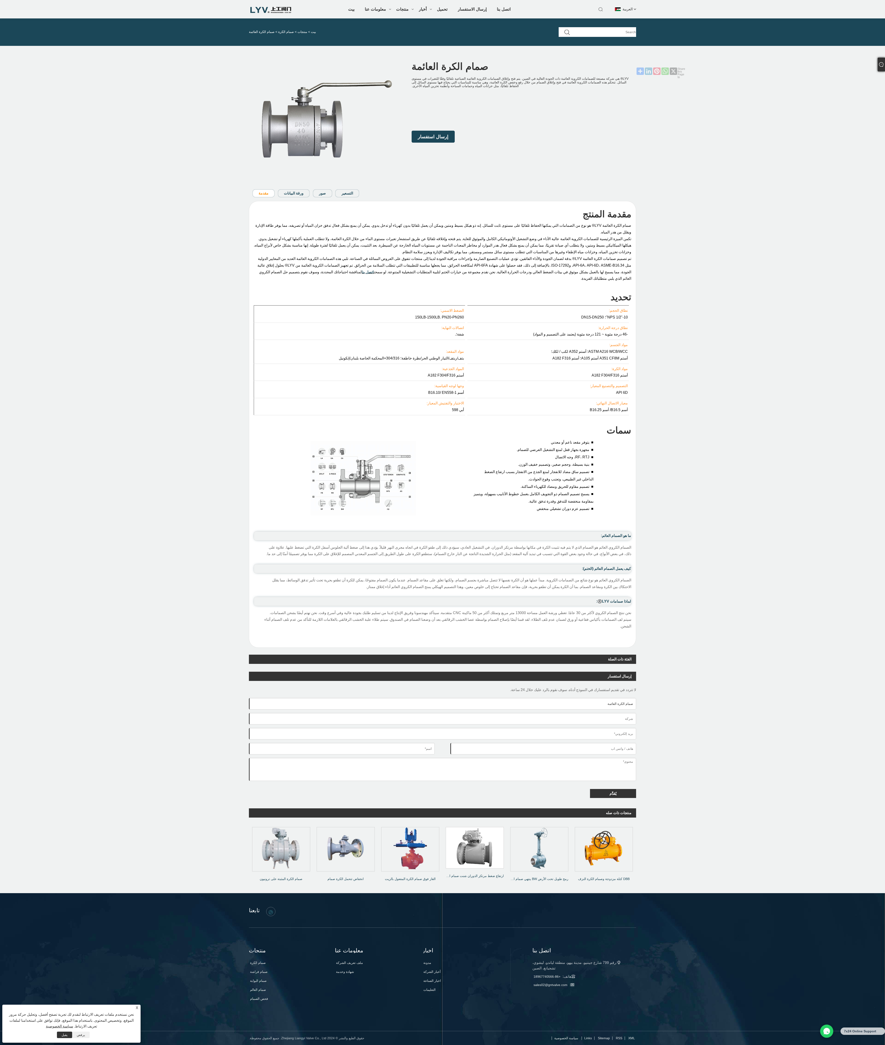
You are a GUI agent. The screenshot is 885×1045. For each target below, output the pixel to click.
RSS (619, 1038)
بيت (351, 9)
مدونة (427, 963)
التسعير (347, 193)
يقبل (65, 1035)
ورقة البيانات (294, 193)
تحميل (442, 9)
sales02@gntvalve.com (550, 985)
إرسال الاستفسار (472, 9)
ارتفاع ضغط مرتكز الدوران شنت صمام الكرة (473, 876)
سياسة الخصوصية (566, 1038)
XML (631, 1038)
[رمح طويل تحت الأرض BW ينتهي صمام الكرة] (539, 847)
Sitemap (604, 1038)
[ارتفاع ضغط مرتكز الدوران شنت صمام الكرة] (474, 846)
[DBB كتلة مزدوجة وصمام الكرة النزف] (604, 847)
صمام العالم (258, 990)
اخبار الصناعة (432, 981)
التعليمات (429, 990)
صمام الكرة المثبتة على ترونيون (281, 879)
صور (322, 193)
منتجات (402, 9)
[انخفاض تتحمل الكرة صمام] (345, 847)
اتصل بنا (504, 9)
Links (588, 1038)
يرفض (81, 1035)
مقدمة (263, 193)
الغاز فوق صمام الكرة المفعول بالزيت (410, 879)
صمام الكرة (286, 32)
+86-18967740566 (547, 976)
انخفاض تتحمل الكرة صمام (345, 879)
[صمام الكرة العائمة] (326, 120)
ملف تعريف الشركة (349, 963)
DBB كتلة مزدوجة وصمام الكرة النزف (604, 879)
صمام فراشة (259, 972)
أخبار (423, 9)
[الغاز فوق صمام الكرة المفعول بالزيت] (410, 847)
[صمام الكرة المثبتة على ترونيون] (281, 847)
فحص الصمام (259, 999)
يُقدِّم (613, 793)
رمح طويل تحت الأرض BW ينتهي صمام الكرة (537, 879)
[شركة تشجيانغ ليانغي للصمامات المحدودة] (271, 12)
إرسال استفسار (433, 136)
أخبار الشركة (432, 972)
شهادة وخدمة (345, 972)
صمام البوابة (258, 981)
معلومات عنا (375, 9)
